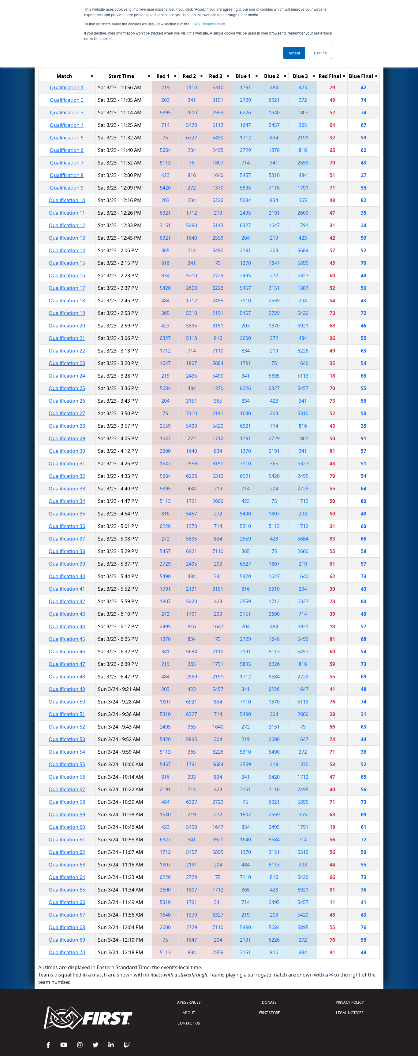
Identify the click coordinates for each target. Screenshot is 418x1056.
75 (165, 137)
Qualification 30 (67, 451)
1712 (245, 137)
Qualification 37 (67, 538)
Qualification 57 (67, 789)
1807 (302, 112)
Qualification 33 (67, 488)
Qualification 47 (67, 664)
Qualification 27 (67, 413)
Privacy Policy (207, 23)
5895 (165, 112)
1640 (274, 112)
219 (165, 87)
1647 (245, 125)
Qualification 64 (67, 877)
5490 (217, 137)
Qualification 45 (67, 639)
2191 (302, 137)
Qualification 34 (67, 501)
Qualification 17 (67, 288)
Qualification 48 (67, 676)
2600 (191, 112)
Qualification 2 (67, 100)
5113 (217, 125)
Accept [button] (294, 52)
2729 (245, 100)
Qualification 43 (67, 614)
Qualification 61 (67, 839)
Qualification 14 (67, 250)
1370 (274, 150)
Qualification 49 (67, 689)
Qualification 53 (67, 739)
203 (165, 100)
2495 (217, 150)
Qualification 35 (67, 513)
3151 (217, 100)
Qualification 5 (67, 137)
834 (274, 137)
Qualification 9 (67, 187)
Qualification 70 (67, 952)
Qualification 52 (67, 726)
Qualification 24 (67, 375)
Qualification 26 (67, 400)
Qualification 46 (67, 651)
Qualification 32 (67, 476)
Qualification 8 (67, 175)
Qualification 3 (67, 112)
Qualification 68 (67, 927)
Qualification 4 (67, 125)
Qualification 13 (67, 237)
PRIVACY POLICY (350, 1002)
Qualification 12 (67, 225)
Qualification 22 (67, 350)
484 (274, 87)
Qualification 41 (67, 588)
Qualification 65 (67, 889)
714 (165, 125)
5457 (274, 125)
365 (303, 125)
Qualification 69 (67, 939)
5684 (165, 150)
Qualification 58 (67, 802)
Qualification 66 (67, 902)
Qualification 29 (67, 438)
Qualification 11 (67, 212)
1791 (245, 87)
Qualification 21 (67, 338)
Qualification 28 (67, 426)
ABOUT (189, 1012)
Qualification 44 (67, 626)
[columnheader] (67, 76)
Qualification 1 (67, 87)
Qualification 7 (67, 162)
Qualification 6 (67, 150)
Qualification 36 (67, 526)
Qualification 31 (67, 463)
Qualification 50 (67, 701)
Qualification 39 (67, 563)
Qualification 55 (67, 764)
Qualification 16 (67, 275)
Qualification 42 (67, 601)
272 (303, 100)
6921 (274, 100)
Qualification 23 (67, 363)
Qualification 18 (67, 300)
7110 (191, 87)
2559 (217, 112)
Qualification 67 (67, 914)
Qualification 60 (67, 827)
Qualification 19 (67, 313)
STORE (269, 1012)
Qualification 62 (67, 852)
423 (303, 87)
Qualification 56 (67, 777)
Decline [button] (320, 52)
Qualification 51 (67, 714)
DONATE (269, 1002)
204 (192, 150)
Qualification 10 (67, 200)
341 (192, 100)
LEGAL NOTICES (350, 1012)
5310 (217, 87)
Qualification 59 (67, 814)
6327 (191, 137)
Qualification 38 (67, 551)
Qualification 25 (67, 388)
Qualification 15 (67, 263)
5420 (191, 125)
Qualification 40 (67, 576)
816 (303, 150)
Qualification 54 (67, 751)
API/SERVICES (189, 1002)
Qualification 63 (67, 864)
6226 (245, 112)
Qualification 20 (67, 325)
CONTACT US (188, 1023)
